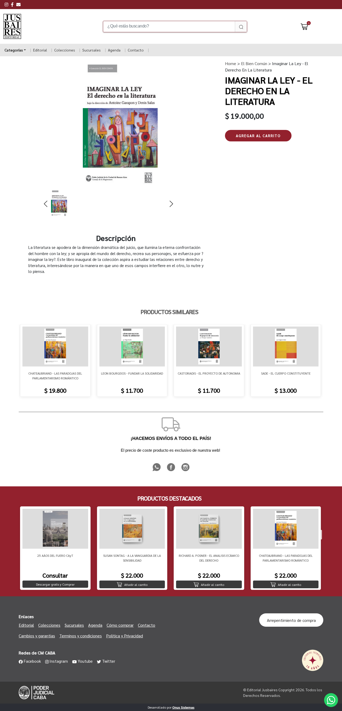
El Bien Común (253, 63)
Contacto (136, 49)
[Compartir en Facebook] (171, 470)
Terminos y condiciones (80, 635)
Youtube (85, 661)
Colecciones (64, 49)
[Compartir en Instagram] (185, 470)
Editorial (40, 49)
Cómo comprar (120, 625)
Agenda (114, 49)
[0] (304, 26)
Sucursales (91, 49)
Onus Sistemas (183, 707)
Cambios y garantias (37, 635)
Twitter (108, 661)
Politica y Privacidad (124, 635)
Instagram (58, 661)
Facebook (32, 661)
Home (230, 63)
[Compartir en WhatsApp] (157, 470)
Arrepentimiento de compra (291, 620)
